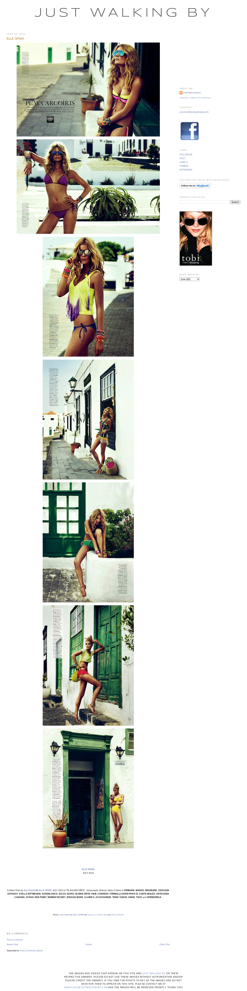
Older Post (164, 944)
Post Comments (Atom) (31, 950)
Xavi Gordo (29, 890)
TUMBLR (184, 166)
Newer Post (12, 944)
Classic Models (117, 915)
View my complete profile (195, 98)
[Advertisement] (210, 55)
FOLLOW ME (186, 154)
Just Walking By (123, 13)
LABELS (184, 162)
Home (89, 944)
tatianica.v (91, 915)
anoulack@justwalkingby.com (194, 112)
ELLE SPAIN (15, 38)
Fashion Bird (101, 915)
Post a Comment (15, 940)
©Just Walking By (153, 973)
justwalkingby (192, 93)
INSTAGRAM (186, 170)
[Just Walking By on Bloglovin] (195, 187)
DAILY (183, 158)
